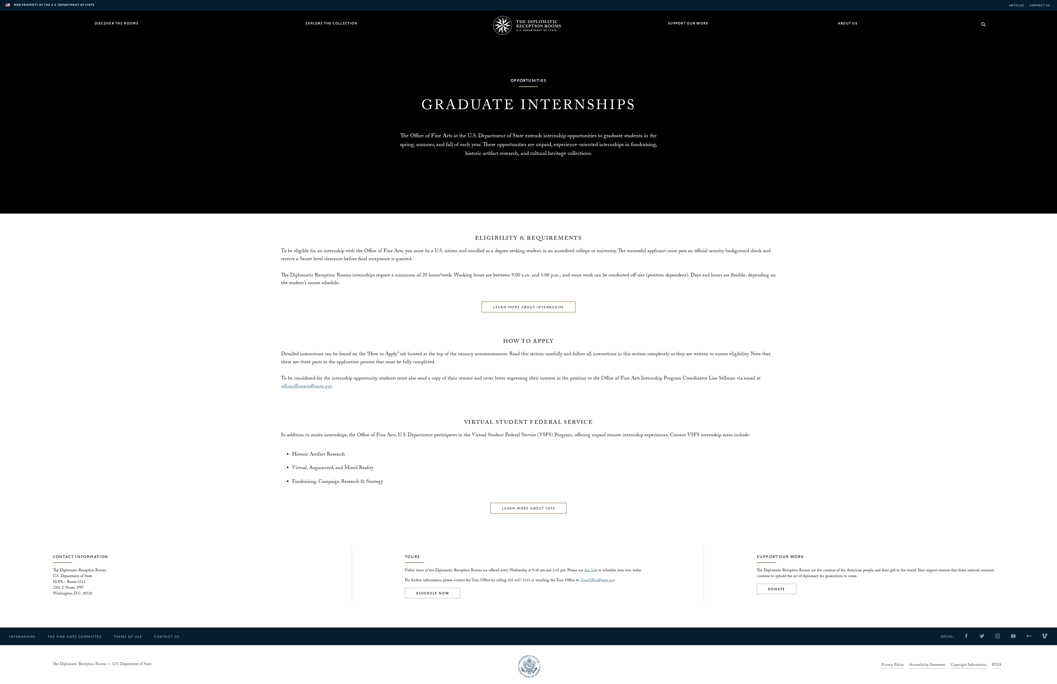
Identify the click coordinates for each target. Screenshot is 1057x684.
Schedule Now (432, 593)
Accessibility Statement (927, 666)
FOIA (996, 666)
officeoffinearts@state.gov (306, 387)
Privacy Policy (892, 666)
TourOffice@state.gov (597, 580)
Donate (776, 589)
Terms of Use (128, 637)
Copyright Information (968, 666)
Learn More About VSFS (528, 508)
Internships (22, 637)
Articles (1016, 5)
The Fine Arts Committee (75, 637)
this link (590, 570)
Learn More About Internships (528, 307)
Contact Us (1040, 5)
